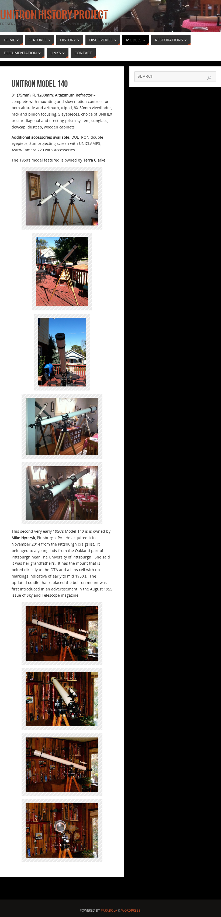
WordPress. (131, 910)
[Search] (209, 78)
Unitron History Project (54, 15)
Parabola (109, 910)
